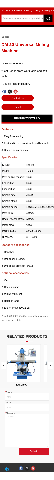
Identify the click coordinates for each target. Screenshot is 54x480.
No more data (14, 320)
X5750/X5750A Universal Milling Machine (27, 316)
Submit (34, 451)
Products (18, 10)
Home (7, 10)
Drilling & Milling (33, 10)
